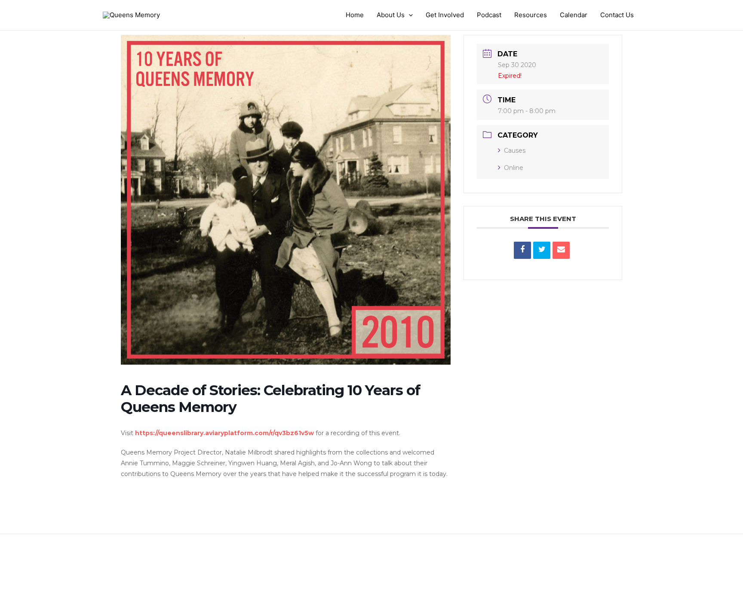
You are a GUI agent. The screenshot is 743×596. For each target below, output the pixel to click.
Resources (530, 15)
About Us (391, 15)
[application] (409, 15)
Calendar (573, 15)
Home (355, 15)
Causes (514, 150)
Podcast (489, 15)
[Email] (561, 250)
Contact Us (617, 15)
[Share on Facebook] (522, 250)
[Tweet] (541, 250)
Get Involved (445, 15)
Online (513, 168)
